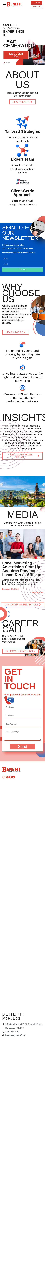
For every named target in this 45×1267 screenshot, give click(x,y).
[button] (4, 4)
